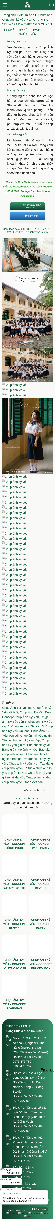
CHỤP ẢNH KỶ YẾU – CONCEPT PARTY (40, 924)
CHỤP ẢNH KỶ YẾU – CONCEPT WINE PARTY (40, 844)
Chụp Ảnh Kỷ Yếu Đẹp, (35, 712)
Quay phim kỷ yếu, (38, 777)
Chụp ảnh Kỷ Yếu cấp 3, (28, 726)
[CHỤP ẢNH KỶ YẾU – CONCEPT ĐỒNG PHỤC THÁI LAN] (14, 824)
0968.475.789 (28, 187)
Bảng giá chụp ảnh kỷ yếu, (20, 749)
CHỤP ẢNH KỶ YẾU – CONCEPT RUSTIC (14, 924)
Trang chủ (9, 15)
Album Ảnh (26, 15)
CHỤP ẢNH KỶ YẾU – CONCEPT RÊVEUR (40, 884)
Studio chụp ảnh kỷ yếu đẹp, (22, 740)
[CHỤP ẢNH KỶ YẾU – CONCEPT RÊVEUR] (41, 864)
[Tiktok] (44, 1213)
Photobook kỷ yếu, (39, 745)
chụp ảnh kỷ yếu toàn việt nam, (23, 782)
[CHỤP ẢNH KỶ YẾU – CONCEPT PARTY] (41, 905)
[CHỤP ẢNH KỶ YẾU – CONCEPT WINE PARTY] (41, 824)
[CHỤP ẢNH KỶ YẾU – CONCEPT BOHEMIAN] (14, 985)
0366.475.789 (44, 187)
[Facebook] (12, 1213)
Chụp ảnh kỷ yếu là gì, (24, 763)
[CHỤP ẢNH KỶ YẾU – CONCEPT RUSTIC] (14, 905)
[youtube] (23, 1213)
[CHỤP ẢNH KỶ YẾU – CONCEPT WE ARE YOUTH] (14, 864)
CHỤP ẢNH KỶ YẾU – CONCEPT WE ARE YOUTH (14, 884)
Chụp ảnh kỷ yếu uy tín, (36, 735)
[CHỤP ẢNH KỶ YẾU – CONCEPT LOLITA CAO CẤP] (14, 945)
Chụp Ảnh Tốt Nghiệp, (17, 707)
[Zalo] (27, 1216)
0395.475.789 (12, 191)
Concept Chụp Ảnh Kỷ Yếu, (21, 717)
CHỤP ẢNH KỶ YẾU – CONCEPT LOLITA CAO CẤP (14, 964)
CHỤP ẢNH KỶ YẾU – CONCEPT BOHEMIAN (14, 1004)
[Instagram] (34, 1213)
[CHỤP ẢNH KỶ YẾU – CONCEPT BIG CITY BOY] (41, 945)
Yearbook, (31, 759)
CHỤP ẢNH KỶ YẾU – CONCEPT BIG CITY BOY (40, 964)
